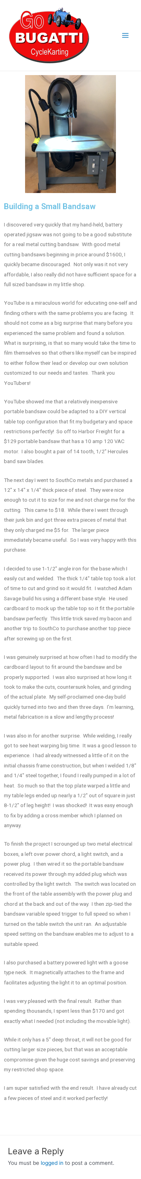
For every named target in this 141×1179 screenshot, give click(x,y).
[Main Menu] (126, 36)
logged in (52, 1163)
